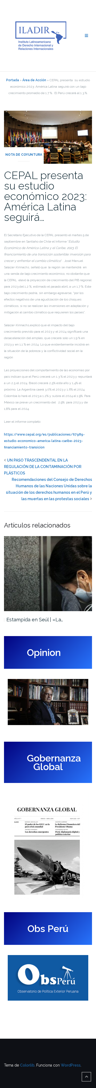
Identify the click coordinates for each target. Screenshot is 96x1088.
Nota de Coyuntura (23, 155)
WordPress (71, 1065)
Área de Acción (34, 80)
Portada (12, 80)
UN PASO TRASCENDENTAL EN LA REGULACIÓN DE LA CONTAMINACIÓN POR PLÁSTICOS (42, 466)
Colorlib (27, 1065)
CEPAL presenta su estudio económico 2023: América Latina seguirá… (45, 196)
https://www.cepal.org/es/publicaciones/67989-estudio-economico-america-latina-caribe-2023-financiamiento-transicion (44, 441)
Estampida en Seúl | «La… (34, 619)
